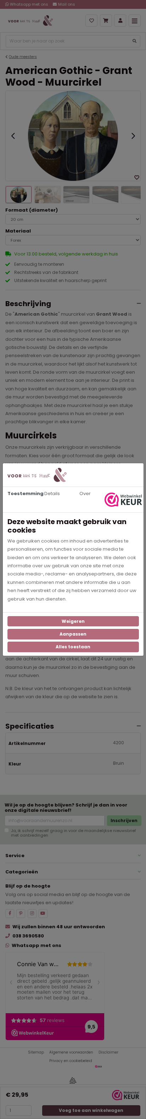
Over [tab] (85, 493)
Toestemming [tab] (21, 493)
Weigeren (73, 621)
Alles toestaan (73, 647)
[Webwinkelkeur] (124, 500)
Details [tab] (52, 493)
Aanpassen (73, 634)
